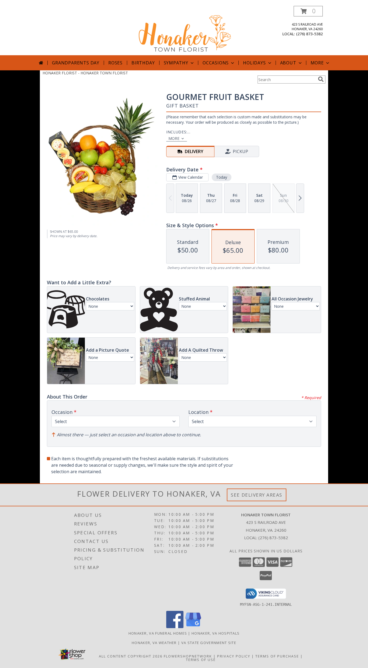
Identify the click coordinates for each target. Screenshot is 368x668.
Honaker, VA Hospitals (215, 633)
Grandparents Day (75, 63)
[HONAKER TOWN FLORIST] (184, 30)
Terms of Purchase (277, 656)
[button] (308, 11)
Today (221, 177)
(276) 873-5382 (309, 33)
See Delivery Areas (256, 495)
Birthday (143, 63)
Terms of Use (201, 659)
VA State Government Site (208, 642)
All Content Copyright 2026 (130, 656)
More (317, 63)
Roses (115, 63)
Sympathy (176, 63)
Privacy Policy (233, 656)
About (288, 63)
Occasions (216, 63)
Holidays (254, 63)
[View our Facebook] (174, 626)
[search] (321, 79)
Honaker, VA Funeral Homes (158, 633)
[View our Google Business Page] (193, 626)
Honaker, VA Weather (154, 642)
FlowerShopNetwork (188, 656)
